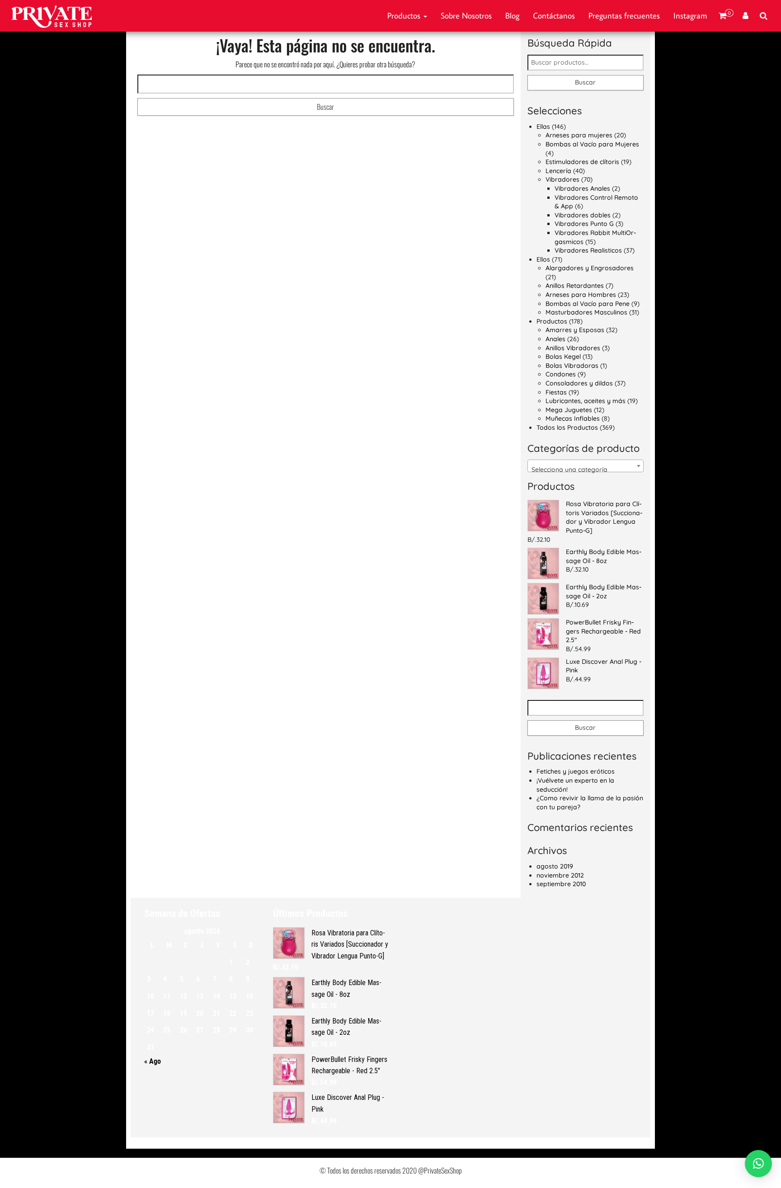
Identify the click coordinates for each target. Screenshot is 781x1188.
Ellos (543, 259)
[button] (758, 1163)
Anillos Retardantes (575, 286)
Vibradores (562, 179)
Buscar (585, 82)
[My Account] (745, 16)
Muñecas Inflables (573, 418)
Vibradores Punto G (584, 224)
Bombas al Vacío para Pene (588, 304)
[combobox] (585, 466)
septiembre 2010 (561, 884)
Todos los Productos (567, 427)
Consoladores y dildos (579, 383)
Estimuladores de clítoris (582, 162)
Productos (405, 15)
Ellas (543, 126)
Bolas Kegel (563, 356)
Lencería (558, 171)
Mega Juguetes (569, 410)
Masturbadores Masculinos (586, 312)
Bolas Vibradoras (572, 366)
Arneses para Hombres (581, 295)
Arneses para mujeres (579, 135)
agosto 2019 (554, 866)
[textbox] (586, 469)
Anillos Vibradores (573, 348)
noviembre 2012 (560, 875)
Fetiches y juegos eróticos (575, 771)
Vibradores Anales (582, 188)
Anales (555, 339)
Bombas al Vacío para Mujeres (592, 144)
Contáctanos (554, 15)
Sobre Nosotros (466, 15)
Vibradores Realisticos (588, 250)
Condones (561, 374)
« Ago (152, 1061)
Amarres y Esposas (575, 330)
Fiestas (556, 392)
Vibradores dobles (583, 215)
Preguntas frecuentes (624, 15)
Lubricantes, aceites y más (586, 401)
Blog (512, 15)
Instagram (690, 15)
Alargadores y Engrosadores (590, 268)
